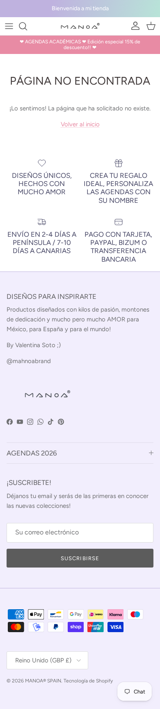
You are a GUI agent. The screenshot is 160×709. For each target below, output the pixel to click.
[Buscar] (27, 26)
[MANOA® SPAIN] (80, 26)
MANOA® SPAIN (43, 681)
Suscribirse (80, 558)
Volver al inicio (80, 124)
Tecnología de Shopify (88, 681)
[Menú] (9, 26)
